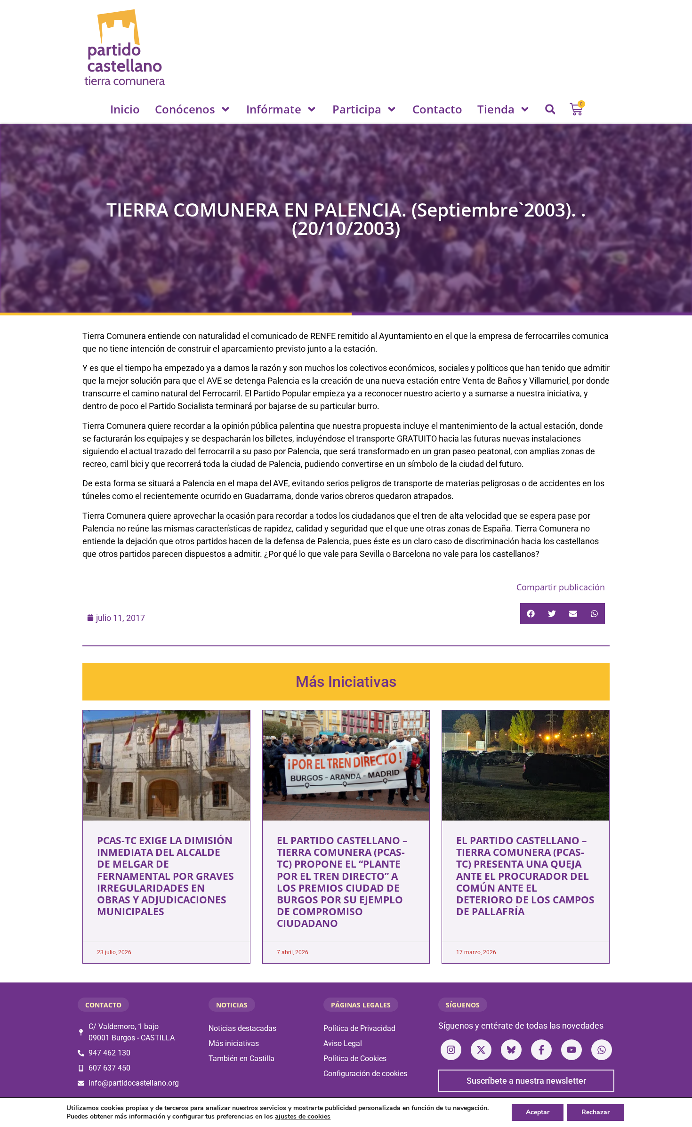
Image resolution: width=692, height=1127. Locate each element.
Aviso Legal (342, 1043)
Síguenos (463, 1004)
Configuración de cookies (365, 1073)
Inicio (125, 109)
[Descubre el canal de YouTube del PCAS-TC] (571, 1049)
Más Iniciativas (346, 682)
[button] (550, 109)
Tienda (496, 109)
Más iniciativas (234, 1043)
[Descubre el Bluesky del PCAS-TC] (511, 1049)
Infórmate (273, 109)
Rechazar (595, 1112)
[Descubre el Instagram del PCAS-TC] (451, 1049)
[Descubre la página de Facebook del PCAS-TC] (541, 1049)
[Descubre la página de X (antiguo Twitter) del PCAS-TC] (481, 1049)
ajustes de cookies (302, 1116)
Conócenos (185, 109)
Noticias (232, 1004)
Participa (356, 109)
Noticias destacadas (242, 1028)
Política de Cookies (354, 1058)
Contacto (437, 109)
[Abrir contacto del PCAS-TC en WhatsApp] (601, 1049)
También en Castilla (241, 1058)
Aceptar (537, 1112)
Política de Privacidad (359, 1028)
